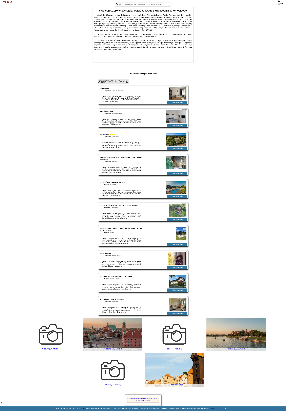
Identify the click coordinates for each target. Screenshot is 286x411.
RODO (212, 408)
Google (83, 408)
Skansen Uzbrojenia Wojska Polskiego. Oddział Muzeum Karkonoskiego (143, 399)
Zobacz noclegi (177, 102)
